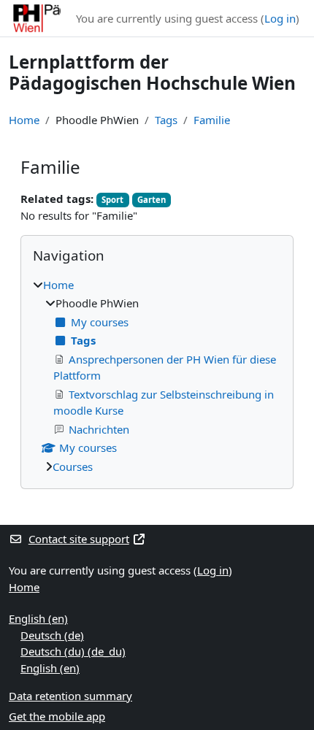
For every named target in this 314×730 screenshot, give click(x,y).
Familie (212, 119)
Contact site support (78, 538)
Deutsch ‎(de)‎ (52, 635)
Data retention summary (70, 695)
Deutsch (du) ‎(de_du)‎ (73, 651)
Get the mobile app (57, 716)
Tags (166, 119)
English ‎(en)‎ (38, 618)
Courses (73, 466)
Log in (280, 18)
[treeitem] (157, 376)
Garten (151, 199)
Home (24, 119)
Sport (112, 199)
